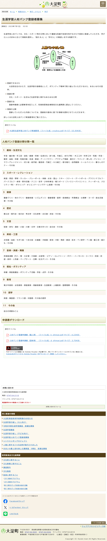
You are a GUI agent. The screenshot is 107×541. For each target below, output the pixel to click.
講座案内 (7, 467)
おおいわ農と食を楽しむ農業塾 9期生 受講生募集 (25, 448)
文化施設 (7, 471)
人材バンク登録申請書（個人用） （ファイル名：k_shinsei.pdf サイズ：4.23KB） (45, 335)
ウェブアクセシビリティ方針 (94, 526)
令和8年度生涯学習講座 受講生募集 (18, 426)
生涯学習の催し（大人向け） (15, 422)
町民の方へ (22, 11)
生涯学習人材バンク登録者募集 (16, 437)
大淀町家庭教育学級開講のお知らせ (18, 418)
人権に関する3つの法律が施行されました (20, 445)
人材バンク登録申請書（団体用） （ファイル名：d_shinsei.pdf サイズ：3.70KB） (45, 340)
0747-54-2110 (13, 395)
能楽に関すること (10, 475)
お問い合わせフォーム (53, 406)
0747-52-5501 (31, 532)
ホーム (12, 11)
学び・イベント (35, 11)
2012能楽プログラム (12, 482)
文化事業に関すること (12, 464)
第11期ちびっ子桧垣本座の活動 (16, 488)
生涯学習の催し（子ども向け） (16, 433)
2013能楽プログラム (12, 478)
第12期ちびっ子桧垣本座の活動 (16, 485)
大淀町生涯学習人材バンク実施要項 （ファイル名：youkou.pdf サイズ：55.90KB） (46, 131)
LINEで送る (14, 514)
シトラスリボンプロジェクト (15, 441)
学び (46, 11)
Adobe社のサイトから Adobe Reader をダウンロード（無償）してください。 (36, 354)
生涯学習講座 (8, 430)
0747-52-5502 (45, 532)
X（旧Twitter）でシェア (19, 507)
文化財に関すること (11, 460)
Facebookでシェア (17, 501)
